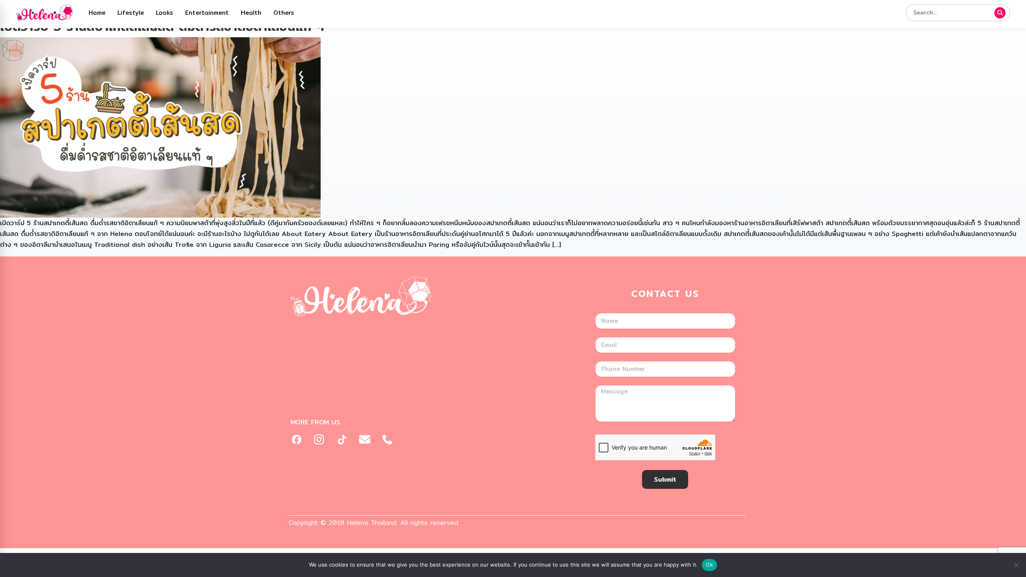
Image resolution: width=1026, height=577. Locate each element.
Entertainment (207, 12)
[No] (1016, 565)
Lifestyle (130, 12)
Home (97, 12)
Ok (709, 564)
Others (283, 12)
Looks (164, 12)
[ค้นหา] (1000, 12)
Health (251, 12)
